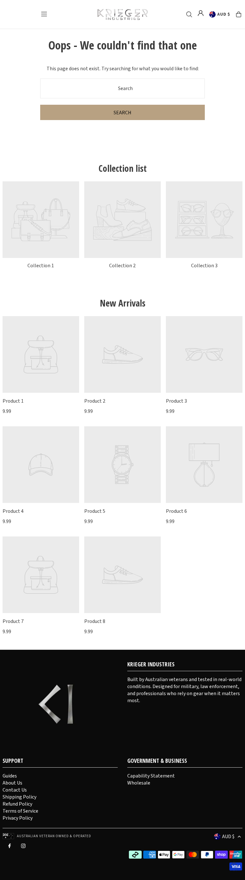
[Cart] (238, 14)
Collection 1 (40, 265)
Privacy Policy (18, 818)
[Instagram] (23, 847)
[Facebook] (9, 847)
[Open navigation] (44, 14)
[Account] (200, 13)
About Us (12, 782)
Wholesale (138, 782)
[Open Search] (189, 14)
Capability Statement (151, 775)
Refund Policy (17, 804)
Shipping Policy (19, 796)
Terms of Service (20, 811)
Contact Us (15, 789)
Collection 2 (122, 265)
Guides (10, 775)
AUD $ (223, 14)
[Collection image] (41, 219)
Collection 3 (204, 265)
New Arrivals (122, 303)
